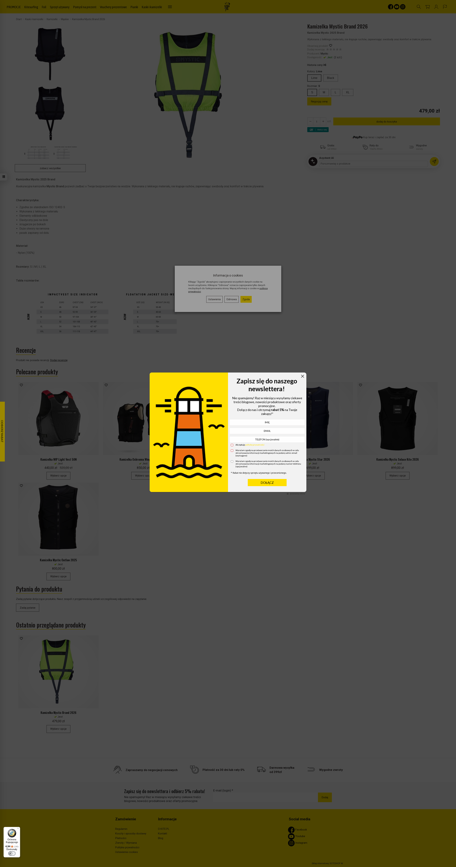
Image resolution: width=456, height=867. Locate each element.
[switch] (11, 853)
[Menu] (18, 829)
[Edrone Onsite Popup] (228, 433)
